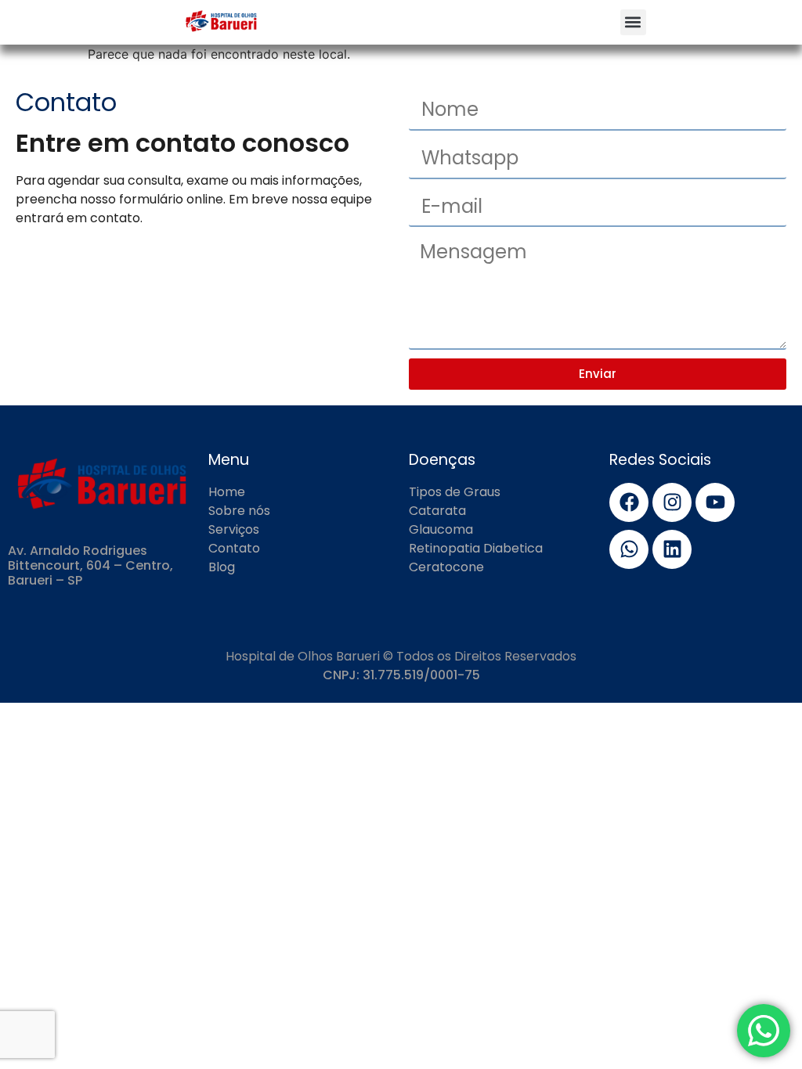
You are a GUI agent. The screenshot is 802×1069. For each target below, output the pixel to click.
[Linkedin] (672, 549)
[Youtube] (715, 502)
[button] (633, 22)
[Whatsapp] (628, 549)
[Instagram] (672, 502)
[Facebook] (628, 502)
